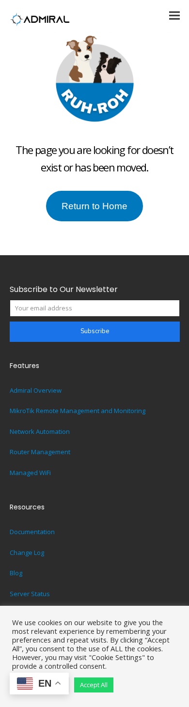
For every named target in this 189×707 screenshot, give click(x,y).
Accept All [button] (94, 684)
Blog (16, 573)
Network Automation (40, 431)
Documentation (32, 531)
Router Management (40, 451)
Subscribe (94, 331)
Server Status (30, 593)
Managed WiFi (30, 472)
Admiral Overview (36, 390)
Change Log (27, 552)
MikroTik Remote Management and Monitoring (77, 410)
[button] (174, 15)
